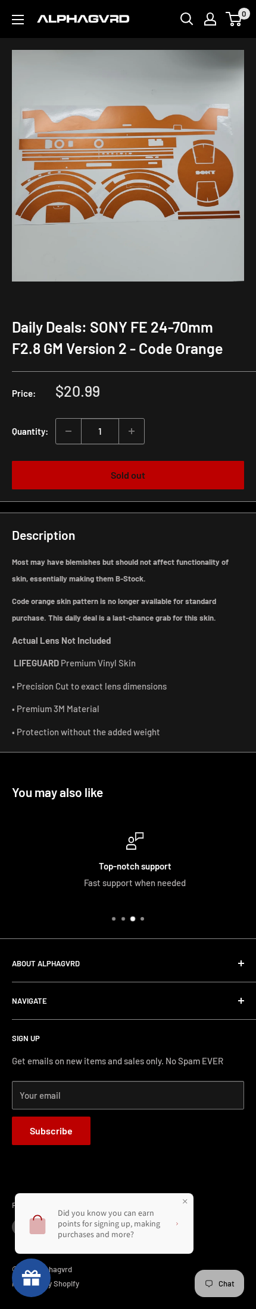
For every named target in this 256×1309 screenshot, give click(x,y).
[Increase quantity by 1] (131, 431)
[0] (234, 19)
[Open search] (186, 19)
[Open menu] (18, 19)
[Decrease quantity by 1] (68, 431)
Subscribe (51, 1130)
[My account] (210, 19)
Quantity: (30, 431)
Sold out (128, 474)
